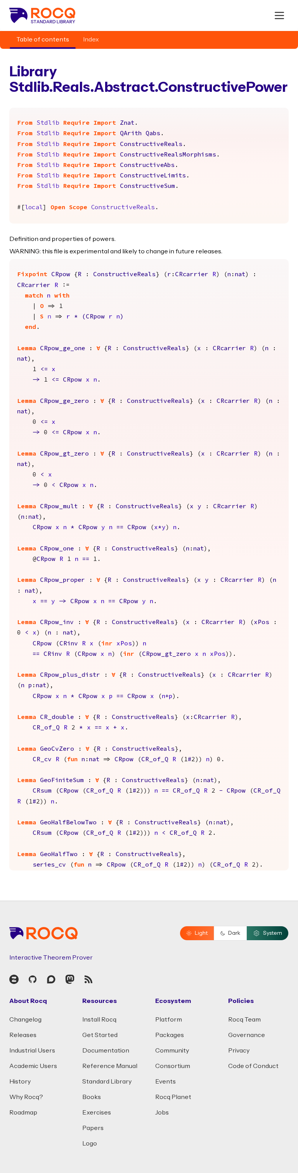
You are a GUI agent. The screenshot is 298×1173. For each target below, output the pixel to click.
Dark (234, 933)
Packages (169, 1035)
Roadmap (23, 1112)
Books (91, 1097)
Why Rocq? (26, 1097)
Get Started (100, 1035)
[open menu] (279, 15)
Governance (246, 1035)
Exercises (96, 1112)
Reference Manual (109, 1066)
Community (172, 1050)
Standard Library (107, 1081)
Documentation (105, 1050)
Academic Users (33, 1066)
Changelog (25, 1019)
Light (201, 933)
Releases (22, 1035)
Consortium (172, 1066)
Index (91, 39)
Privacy (238, 1050)
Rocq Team (244, 1019)
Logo (89, 1143)
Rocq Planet (173, 1097)
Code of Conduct (253, 1066)
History (20, 1081)
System (272, 933)
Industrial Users (32, 1050)
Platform (168, 1019)
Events (165, 1081)
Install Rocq (99, 1019)
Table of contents (42, 39)
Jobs (162, 1112)
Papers (93, 1128)
